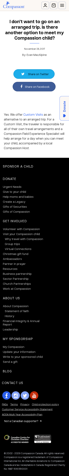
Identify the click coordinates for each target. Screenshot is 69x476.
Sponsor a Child (18, 166)
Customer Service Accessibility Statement (27, 409)
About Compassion (16, 306)
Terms (14, 404)
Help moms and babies (18, 197)
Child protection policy (45, 404)
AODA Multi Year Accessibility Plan (22, 414)
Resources (10, 269)
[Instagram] (16, 395)
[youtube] (34, 395)
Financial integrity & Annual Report (21, 322)
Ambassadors (12, 259)
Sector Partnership (16, 279)
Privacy (24, 404)
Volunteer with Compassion (21, 229)
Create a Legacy (14, 201)
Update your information (19, 352)
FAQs (5, 404)
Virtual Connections (18, 249)
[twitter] (25, 395)
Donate (9, 179)
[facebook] (6, 395)
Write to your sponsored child (23, 357)
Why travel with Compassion (24, 239)
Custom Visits (33, 114)
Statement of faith (17, 311)
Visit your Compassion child (21, 234)
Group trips (12, 244)
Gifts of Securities (15, 206)
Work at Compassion (17, 288)
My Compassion (13, 347)
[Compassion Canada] (13, 5)
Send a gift (10, 362)
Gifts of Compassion (16, 211)
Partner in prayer (14, 264)
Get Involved (15, 221)
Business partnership (17, 274)
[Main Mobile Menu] (62, 5)
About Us (11, 298)
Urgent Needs (12, 187)
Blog (7, 371)
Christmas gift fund (15, 254)
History (9, 316)
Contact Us (12, 383)
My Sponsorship (18, 339)
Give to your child (14, 192)
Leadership (10, 329)
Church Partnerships (17, 284)
